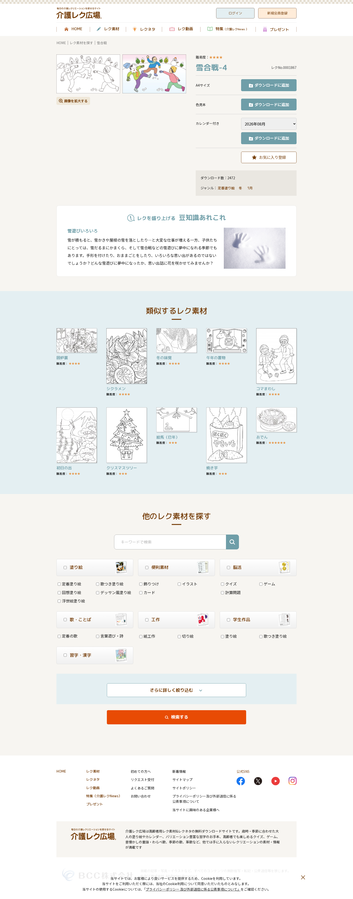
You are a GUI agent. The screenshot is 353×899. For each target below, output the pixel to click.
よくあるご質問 (142, 788)
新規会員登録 (277, 13)
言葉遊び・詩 (111, 636)
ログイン (235, 13)
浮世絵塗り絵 (73, 601)
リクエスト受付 (142, 779)
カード (149, 592)
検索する (179, 717)
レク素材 (111, 29)
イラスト (189, 584)
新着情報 (179, 771)
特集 (232, 29)
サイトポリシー (184, 788)
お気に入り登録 (272, 157)
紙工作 (149, 636)
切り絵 (188, 636)
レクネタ (147, 29)
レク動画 (185, 29)
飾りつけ (151, 584)
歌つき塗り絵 (111, 584)
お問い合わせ (141, 796)
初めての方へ (141, 771)
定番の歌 (69, 636)
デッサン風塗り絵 (115, 592)
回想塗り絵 (71, 592)
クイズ (231, 584)
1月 (250, 188)
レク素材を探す (81, 42)
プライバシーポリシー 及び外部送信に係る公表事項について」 (193, 889)
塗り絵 (231, 636)
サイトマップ (182, 779)
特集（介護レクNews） (104, 796)
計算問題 (233, 592)
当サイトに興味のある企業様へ (195, 809)
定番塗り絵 (226, 188)
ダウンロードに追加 (272, 85)
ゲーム (269, 584)
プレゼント (279, 29)
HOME (77, 29)
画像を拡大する (76, 100)
